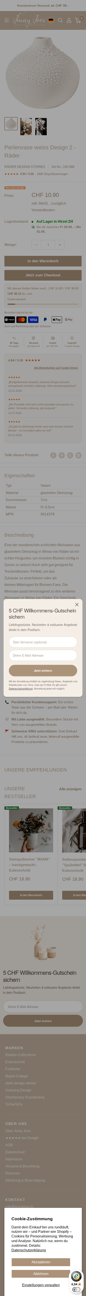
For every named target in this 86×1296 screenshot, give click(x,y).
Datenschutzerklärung (28, 1250)
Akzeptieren (41, 1262)
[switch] (76, 1289)
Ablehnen (41, 1274)
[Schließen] (77, 604)
